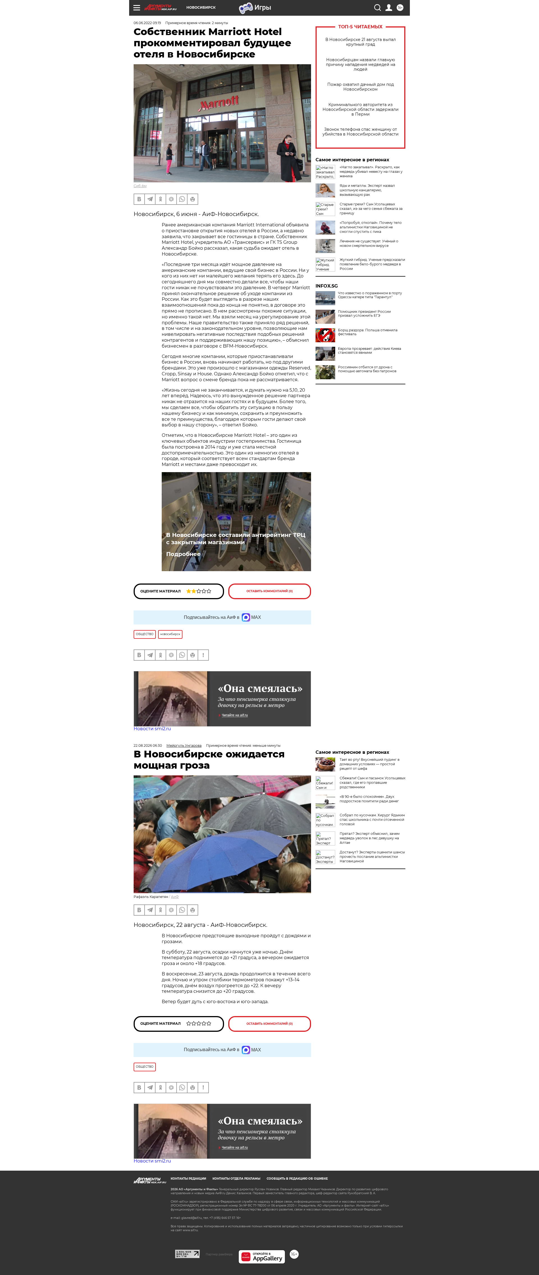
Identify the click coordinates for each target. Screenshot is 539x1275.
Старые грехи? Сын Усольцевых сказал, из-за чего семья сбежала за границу (371, 208)
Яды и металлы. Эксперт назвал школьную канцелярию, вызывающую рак (367, 190)
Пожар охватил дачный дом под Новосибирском (360, 87)
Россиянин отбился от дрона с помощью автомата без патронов (367, 369)
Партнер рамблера (219, 1254)
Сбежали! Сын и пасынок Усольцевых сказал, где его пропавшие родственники (372, 782)
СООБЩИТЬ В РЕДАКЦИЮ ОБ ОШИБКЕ (297, 1178)
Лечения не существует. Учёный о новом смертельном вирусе (369, 243)
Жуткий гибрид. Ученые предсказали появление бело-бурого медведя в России (372, 264)
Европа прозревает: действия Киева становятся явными (369, 351)
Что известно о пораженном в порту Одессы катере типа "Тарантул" (370, 295)
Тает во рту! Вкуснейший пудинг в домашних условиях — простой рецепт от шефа (369, 764)
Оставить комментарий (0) (269, 591)
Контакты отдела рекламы (236, 1178)
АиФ (175, 897)
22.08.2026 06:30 (148, 745)
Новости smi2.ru (152, 728)
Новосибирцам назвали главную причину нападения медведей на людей (360, 65)
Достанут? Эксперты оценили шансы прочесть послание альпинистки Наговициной (372, 856)
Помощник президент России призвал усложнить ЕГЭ (364, 314)
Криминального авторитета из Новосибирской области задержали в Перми (361, 109)
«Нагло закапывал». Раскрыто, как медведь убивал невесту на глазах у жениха (371, 171)
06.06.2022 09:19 (147, 23)
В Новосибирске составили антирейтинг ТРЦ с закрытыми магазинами (235, 539)
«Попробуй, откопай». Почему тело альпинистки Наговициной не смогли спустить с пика (371, 227)
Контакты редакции (188, 1178)
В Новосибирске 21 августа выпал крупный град (360, 42)
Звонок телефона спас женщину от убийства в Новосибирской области (361, 132)
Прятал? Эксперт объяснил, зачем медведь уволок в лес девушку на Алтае (369, 838)
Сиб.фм (140, 186)
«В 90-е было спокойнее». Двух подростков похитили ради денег (369, 798)
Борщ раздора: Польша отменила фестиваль (368, 332)
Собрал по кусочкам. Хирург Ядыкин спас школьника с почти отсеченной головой (372, 819)
